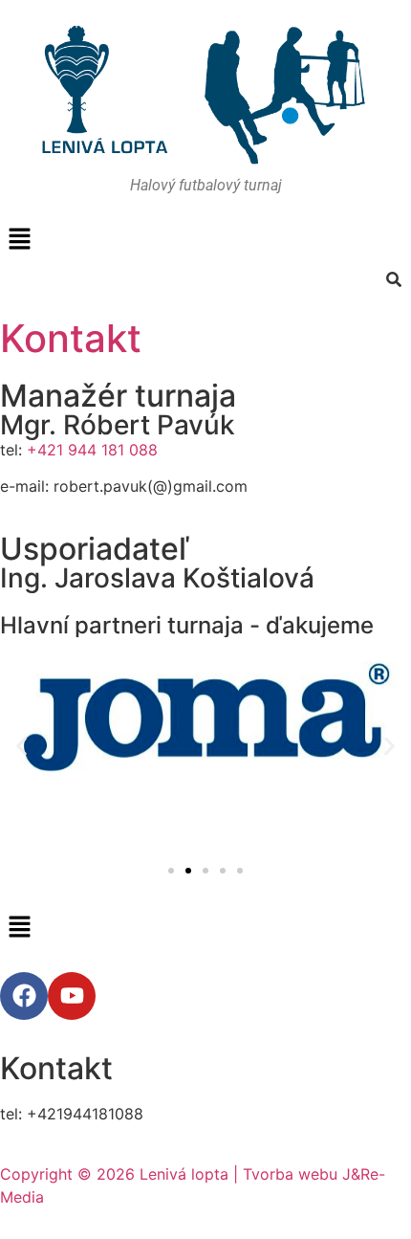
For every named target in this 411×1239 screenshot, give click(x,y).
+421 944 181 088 (92, 449)
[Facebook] (24, 996)
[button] (205, 239)
